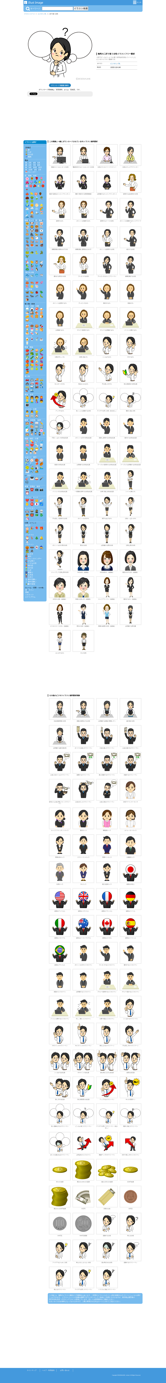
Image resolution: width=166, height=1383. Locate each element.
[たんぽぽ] (39, 182)
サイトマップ (31, 1370)
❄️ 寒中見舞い (30, 579)
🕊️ (41, 262)
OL (45, 14)
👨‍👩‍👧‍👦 (27, 405)
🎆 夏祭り (29, 572)
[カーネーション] (26, 186)
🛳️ (32, 390)
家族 (26, 395)
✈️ (41, 386)
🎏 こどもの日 (30, 563)
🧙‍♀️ (41, 547)
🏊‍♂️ (41, 467)
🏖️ (41, 212)
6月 (30, 165)
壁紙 (27, 592)
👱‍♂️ (27, 401)
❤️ (32, 445)
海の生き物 (29, 272)
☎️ (32, 489)
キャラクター (30, 508)
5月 (38, 163)
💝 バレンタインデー (33, 559)
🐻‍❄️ (41, 230)
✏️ (41, 423)
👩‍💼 (32, 412)
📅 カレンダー (30, 172)
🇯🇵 (37, 504)
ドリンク (28, 336)
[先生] (31, 434)
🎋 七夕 (28, 152)
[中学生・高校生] (39, 434)
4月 (34, 163)
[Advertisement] (116, 33)
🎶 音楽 (28, 475)
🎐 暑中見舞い (30, 582)
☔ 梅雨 (28, 157)
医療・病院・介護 (31, 438)
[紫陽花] (31, 182)
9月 (30, 167)
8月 (38, 165)
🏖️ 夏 (27, 150)
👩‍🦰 (41, 397)
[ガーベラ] (42, 186)
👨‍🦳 (32, 401)
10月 (35, 167)
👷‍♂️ (37, 412)
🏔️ (37, 212)
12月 (30, 170)
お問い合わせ (65, 1370)
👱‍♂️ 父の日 (29, 568)
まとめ (139, 2)
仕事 (35, 409)
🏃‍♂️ (37, 430)
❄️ (37, 208)
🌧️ (32, 208)
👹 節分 (28, 556)
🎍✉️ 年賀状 (30, 584)
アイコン (28, 497)
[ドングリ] (40, 194)
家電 (26, 486)
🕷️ (32, 551)
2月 (39, 170)
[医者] (41, 449)
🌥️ (27, 208)
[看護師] (26, 453)
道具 (38, 486)
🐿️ (32, 241)
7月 (34, 165)
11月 (40, 167)
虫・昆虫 (28, 289)
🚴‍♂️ (41, 383)
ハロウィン (29, 544)
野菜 (26, 347)
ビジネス (40, 14)
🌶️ (41, 357)
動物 (26, 220)
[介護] (34, 453)
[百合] (38, 186)
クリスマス (29, 535)
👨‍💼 (27, 412)
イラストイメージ (29, 14)
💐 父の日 (29, 154)
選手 (35, 457)
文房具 (32, 420)
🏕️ (37, 471)
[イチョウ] (31, 194)
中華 (37, 306)
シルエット (29, 595)
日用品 (32, 486)
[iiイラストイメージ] (33, 3)
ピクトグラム (30, 597)
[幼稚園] (43, 434)
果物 (31, 347)
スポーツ (28, 457)
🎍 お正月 (29, 554)
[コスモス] (43, 182)
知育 (39, 420)
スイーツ (28, 323)
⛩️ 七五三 (29, 577)
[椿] (34, 186)
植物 (29, 176)
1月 (35, 170)
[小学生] (35, 434)
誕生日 (27, 525)
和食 (27, 306)
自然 (35, 176)
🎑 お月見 (29, 575)
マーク (35, 497)
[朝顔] (35, 182)
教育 (26, 420)
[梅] (30, 186)
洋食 (32, 306)
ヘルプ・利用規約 (48, 1370)
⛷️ (27, 471)
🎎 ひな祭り (30, 561)
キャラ (31, 220)
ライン (31, 590)
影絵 (40, 220)
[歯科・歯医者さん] (30, 453)
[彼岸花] (26, 190)
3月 (30, 163)
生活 (31, 395)
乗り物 (27, 376)
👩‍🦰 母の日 (29, 565)
